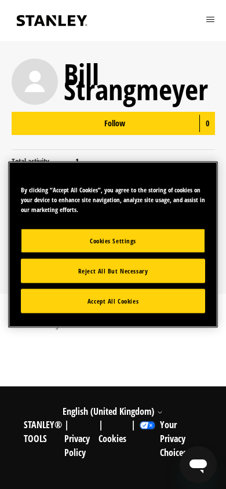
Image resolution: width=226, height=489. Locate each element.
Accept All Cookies (113, 301)
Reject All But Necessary (113, 271)
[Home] (52, 20)
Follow (114, 123)
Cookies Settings (113, 240)
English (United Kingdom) (109, 411)
